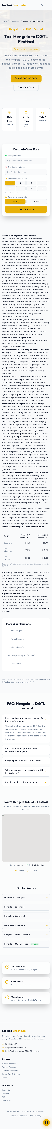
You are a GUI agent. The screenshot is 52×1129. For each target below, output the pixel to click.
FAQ (3, 1097)
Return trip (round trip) (18, 197)
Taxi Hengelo (15, 21)
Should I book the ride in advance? (21, 782)
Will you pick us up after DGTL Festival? (24, 760)
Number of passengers (17, 178)
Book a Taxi (6, 1100)
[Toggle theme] (41, 5)
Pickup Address (14, 155)
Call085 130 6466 (27, 78)
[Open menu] (47, 5)
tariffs (41, 400)
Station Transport (9, 1067)
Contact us (16, 663)
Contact (5, 1093)
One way (15, 201)
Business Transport (10, 1070)
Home (4, 21)
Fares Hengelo (17, 639)
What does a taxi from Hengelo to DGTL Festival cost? (24, 771)
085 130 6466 (24, 605)
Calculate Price (26, 87)
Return (37, 201)
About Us (6, 1090)
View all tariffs (17, 647)
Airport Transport (9, 1063)
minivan (34, 587)
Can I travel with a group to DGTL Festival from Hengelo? (21, 750)
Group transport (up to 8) (23, 655)
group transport (18, 400)
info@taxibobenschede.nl (15, 1047)
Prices (4, 1077)
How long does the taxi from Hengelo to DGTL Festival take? (24, 719)
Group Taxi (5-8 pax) (11, 1074)
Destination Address (16, 167)
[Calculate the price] (46, 1122)
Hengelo (14, 29)
